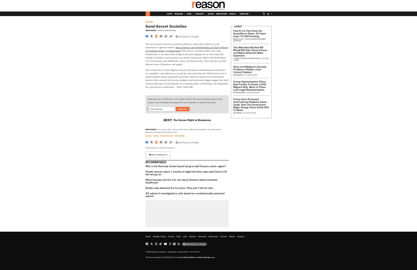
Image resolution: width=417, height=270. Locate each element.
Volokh (211, 14)
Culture (149, 21)
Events (171, 236)
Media (232, 236)
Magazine (179, 14)
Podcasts (199, 14)
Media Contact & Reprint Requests (160, 148)
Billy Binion (237, 113)
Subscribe (244, 14)
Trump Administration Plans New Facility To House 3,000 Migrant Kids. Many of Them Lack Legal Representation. (249, 85)
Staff (178, 236)
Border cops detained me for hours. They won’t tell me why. (179, 188)
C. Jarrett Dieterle (240, 58)
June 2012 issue (170, 30)
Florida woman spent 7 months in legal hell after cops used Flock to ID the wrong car (186, 173)
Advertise (202, 236)
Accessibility (172, 252)
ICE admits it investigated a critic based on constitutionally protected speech (185, 195)
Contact (223, 236)
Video (189, 14)
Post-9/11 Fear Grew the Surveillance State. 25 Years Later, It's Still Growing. (249, 33)
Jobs (185, 236)
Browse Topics (159, 236)
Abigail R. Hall (238, 39)
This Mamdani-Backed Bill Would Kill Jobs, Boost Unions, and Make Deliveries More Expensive (250, 51)
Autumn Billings (239, 92)
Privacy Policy (183, 252)
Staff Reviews (180, 136)
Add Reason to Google (188, 36)
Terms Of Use (194, 252)
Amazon (240, 236)
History (156, 136)
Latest (169, 14)
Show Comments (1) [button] (159, 155)
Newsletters (221, 14)
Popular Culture (166, 136)
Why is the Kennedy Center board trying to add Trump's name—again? (186, 166)
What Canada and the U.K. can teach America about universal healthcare (181, 181)
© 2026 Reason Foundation (156, 252)
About (148, 236)
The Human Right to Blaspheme (187, 120)
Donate (232, 14)
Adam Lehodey (255, 58)
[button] (269, 13)
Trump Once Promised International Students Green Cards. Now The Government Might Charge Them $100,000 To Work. (251, 105)
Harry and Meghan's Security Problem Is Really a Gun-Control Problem (249, 69)
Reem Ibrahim (238, 75)
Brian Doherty (151, 30)
